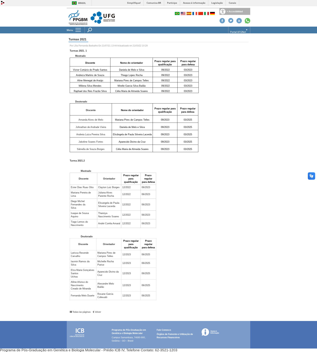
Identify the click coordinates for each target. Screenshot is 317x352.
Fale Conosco (164, 330)
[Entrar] (3, 3)
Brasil (82, 3)
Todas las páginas (81, 312)
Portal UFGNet (238, 32)
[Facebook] (222, 22)
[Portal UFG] (103, 17)
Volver (97, 312)
